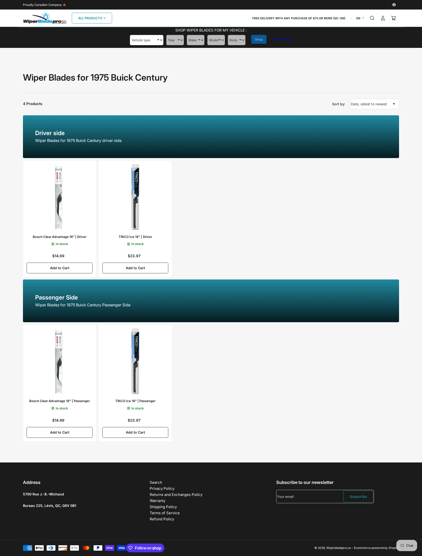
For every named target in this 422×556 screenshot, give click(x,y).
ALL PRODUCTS (90, 18)
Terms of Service (165, 513)
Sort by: (338, 104)
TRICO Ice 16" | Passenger (135, 401)
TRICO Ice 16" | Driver (135, 237)
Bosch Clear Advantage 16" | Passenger (59, 401)
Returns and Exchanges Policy (176, 494)
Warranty (157, 500)
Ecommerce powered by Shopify (376, 548)
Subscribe (358, 496)
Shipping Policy (163, 506)
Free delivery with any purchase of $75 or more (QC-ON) (298, 18)
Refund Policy (162, 519)
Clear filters (282, 39)
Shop (259, 39)
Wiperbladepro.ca (338, 548)
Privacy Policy (162, 488)
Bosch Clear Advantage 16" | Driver (59, 237)
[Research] (372, 18)
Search (156, 482)
